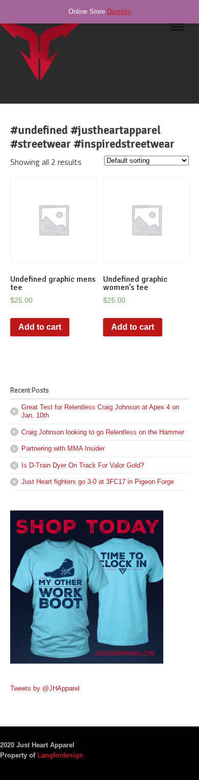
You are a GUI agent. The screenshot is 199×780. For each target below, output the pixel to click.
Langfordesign (60, 755)
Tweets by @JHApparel (45, 688)
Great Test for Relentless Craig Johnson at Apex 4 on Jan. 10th (100, 411)
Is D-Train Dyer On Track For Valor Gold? (82, 465)
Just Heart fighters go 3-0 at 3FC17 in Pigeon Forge (97, 481)
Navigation (177, 30)
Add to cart (39, 327)
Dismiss (119, 11)
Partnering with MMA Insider (63, 448)
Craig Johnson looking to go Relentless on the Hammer (102, 432)
